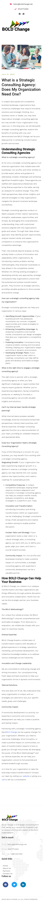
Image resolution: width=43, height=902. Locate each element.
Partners (6, 871)
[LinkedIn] (23, 884)
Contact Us (7, 873)
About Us (7, 868)
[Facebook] (5, 884)
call (3, 780)
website (26, 776)
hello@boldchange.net (23, 4)
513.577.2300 (23, 9)
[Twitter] (14, 884)
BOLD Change (11, 732)
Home (5, 866)
